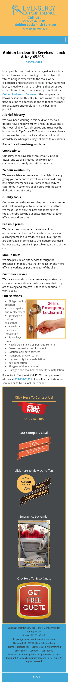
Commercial (38, 647)
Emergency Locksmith (34, 516)
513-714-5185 (34, 21)
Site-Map (47, 654)
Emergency (21, 650)
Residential (23, 647)
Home (11, 647)
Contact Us (47, 650)
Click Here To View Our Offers (34, 470)
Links (57, 654)
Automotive (53, 647)
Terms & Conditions (18, 654)
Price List (35, 654)
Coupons (34, 650)
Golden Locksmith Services (19, 94)
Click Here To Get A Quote (34, 578)
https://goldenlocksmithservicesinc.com (34, 639)
